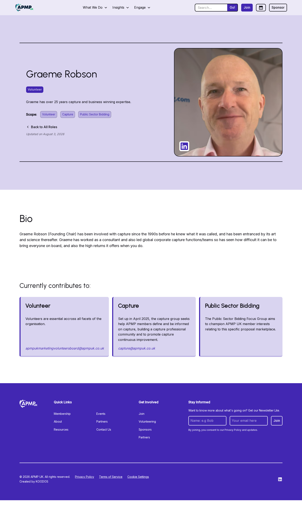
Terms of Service (110, 476)
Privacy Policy (84, 476)
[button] (95, 7)
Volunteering (147, 421)
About (58, 421)
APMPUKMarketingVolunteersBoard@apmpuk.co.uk (64, 348)
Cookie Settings (138, 476)
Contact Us (103, 429)
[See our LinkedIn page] (280, 479)
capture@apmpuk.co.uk (136, 348)
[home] (24, 7)
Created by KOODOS (34, 481)
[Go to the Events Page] (261, 7)
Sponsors (145, 429)
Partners (102, 421)
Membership (62, 413)
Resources (61, 429)
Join (247, 7)
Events (100, 413)
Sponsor (278, 7)
